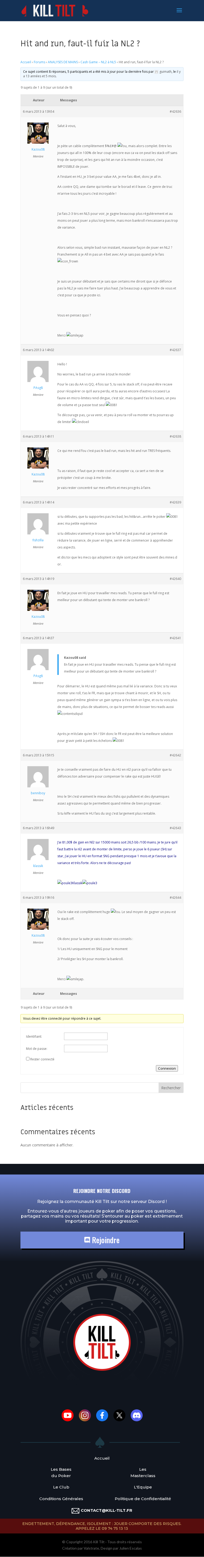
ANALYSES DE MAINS (63, 62)
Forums (39, 62)
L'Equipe (143, 1487)
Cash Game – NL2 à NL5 (98, 62)
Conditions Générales (61, 1498)
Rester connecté (42, 1059)
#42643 (175, 828)
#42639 (175, 502)
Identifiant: (34, 1036)
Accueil (25, 62)
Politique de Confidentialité (143, 1498)
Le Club (61, 1487)
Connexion (167, 1068)
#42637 (175, 350)
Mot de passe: (36, 1048)
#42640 (175, 579)
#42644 (175, 897)
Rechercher (171, 1087)
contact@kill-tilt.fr (106, 1510)
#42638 (175, 436)
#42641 (175, 638)
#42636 (175, 111)
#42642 (175, 755)
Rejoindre (105, 1239)
